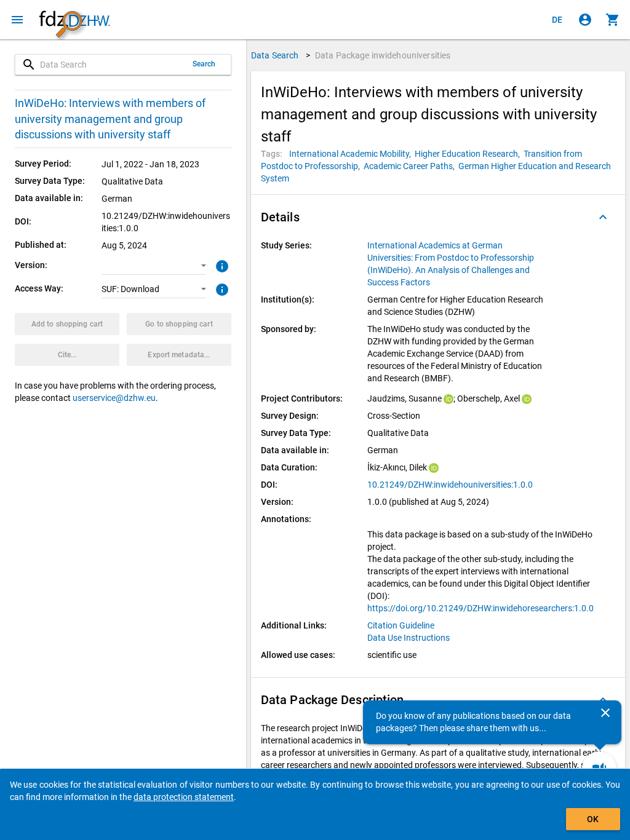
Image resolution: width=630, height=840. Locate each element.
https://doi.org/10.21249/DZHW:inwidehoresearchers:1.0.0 (480, 608)
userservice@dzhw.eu (114, 398)
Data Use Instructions (408, 638)
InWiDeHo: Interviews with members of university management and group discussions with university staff (110, 119)
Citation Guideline (400, 625)
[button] (154, 265)
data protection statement (184, 797)
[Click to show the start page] (74, 20)
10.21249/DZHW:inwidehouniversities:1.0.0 (450, 484)
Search (204, 64)
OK (593, 819)
